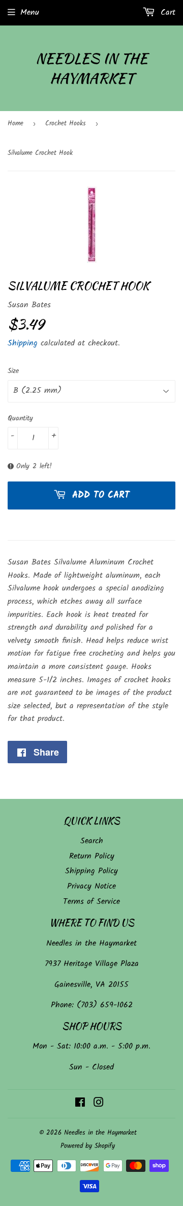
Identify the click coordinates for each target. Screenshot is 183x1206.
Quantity (20, 418)
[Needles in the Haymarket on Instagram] (99, 1103)
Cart (166, 12)
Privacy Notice (91, 886)
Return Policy (91, 856)
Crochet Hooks (65, 123)
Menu (29, 12)
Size (13, 371)
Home (15, 123)
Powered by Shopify (87, 1146)
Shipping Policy (91, 871)
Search (91, 841)
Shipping (23, 343)
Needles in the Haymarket (91, 68)
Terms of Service (91, 901)
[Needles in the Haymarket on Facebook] (80, 1103)
